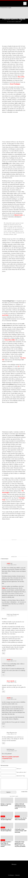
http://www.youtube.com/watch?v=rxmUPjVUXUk (10, 757)
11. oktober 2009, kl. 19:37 (12, 750)
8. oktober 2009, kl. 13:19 (11, 615)
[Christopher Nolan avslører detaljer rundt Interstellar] (21, 825)
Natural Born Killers (10, 340)
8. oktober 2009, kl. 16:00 (11, 699)
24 (18, 366)
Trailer (2, 827)
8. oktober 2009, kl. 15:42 (11, 660)
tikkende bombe (18, 215)
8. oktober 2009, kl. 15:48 (11, 682)
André (8, 563)
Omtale (3, 816)
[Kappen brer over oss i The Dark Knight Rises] (7, 814)
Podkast (17, 816)
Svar (3, 608)
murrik (9, 659)
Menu (24, 3)
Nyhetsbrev (17, 875)
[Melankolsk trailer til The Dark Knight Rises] (7, 825)
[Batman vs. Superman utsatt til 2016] (7, 800)
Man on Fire (21, 77)
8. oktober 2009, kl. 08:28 (11, 564)
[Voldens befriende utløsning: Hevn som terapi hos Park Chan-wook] (21, 800)
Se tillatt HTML (24, 791)
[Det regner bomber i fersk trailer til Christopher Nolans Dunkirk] (7, 838)
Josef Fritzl (5, 315)
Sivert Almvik (11, 21)
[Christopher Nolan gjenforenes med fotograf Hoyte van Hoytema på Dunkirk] (21, 838)
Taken (3, 588)
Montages (4, 2)
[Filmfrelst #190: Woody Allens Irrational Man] (21, 814)
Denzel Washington (15, 84)
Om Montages (11, 875)
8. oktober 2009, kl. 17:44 (11, 734)
